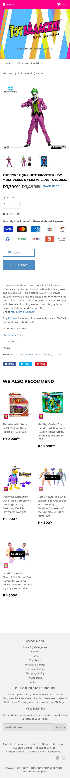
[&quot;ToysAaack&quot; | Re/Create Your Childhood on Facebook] (57, 758)
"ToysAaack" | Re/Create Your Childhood (38, 767)
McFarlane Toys (13, 335)
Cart (64, 4)
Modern (57, 354)
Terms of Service (35, 668)
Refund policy (35, 677)
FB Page (60, 702)
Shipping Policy (35, 673)
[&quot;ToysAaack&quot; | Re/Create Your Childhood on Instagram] (64, 758)
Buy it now (19, 265)
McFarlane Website (23, 311)
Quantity (8, 197)
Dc (36, 354)
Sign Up (60, 727)
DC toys (12, 318)
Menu (10, 4)
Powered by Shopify (34, 771)
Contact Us (35, 682)
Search (35, 651)
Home (6, 63)
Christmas (27, 354)
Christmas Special (28, 63)
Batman (15, 354)
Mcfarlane (45, 354)
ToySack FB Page (35, 664)
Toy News (35, 660)
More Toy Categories (35, 647)
